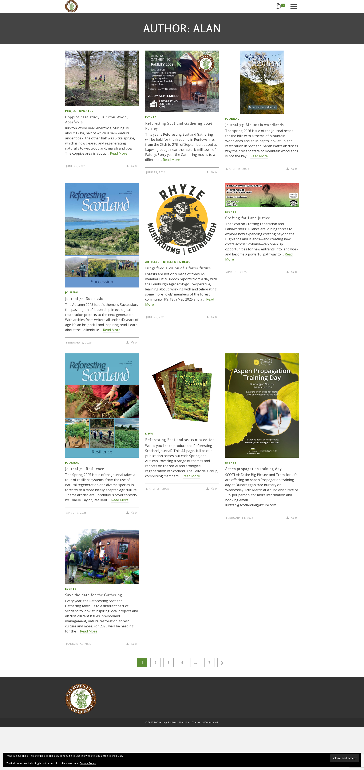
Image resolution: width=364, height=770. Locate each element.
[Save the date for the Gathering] (102, 556)
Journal (232, 118)
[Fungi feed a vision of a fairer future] (182, 220)
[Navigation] (293, 6)
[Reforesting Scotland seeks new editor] (182, 391)
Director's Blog (177, 262)
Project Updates (79, 111)
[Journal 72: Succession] (102, 235)
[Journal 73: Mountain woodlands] (262, 82)
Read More (118, 153)
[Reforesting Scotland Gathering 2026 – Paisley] (182, 81)
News (149, 433)
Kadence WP (211, 722)
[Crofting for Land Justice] (262, 195)
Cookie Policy (88, 763)
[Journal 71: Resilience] (102, 405)
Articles (152, 262)
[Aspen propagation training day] (262, 405)
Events (151, 117)
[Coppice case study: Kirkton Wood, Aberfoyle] (102, 78)
